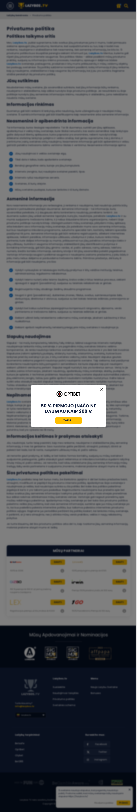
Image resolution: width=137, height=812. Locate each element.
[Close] (101, 389)
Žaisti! (68, 420)
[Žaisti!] (68, 394)
